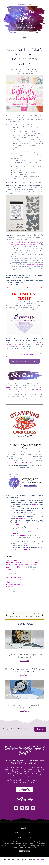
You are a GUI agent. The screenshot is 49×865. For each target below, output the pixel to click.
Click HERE (18, 519)
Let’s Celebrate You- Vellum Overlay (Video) (32, 562)
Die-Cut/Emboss (36, 72)
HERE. (26, 545)
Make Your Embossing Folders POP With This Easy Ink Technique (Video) (24, 670)
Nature (19, 73)
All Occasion (21, 72)
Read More (24, 661)
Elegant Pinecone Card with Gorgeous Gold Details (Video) (24, 655)
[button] (24, 37)
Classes (27, 72)
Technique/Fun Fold (28, 73)
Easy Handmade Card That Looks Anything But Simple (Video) (24, 706)
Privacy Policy (24, 828)
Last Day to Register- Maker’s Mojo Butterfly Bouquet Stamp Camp (14, 564)
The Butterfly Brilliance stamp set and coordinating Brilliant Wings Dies (27, 243)
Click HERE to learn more (23, 462)
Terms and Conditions (24, 832)
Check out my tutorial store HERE (23, 391)
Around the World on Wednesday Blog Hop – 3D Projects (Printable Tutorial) (14, 582)
